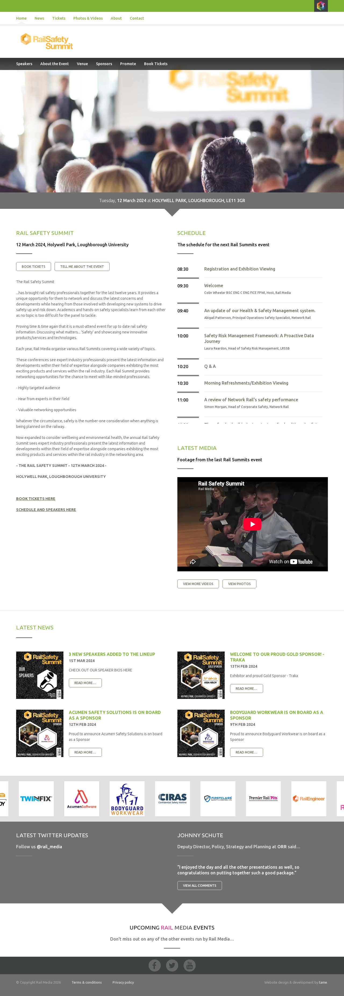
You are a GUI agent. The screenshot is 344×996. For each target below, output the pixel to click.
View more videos (198, 584)
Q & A (210, 366)
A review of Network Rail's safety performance (251, 399)
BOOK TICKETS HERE (35, 499)
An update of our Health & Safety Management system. (260, 310)
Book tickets (33, 266)
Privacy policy (123, 982)
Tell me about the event (82, 266)
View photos (239, 584)
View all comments (199, 885)
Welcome (213, 285)
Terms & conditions (86, 982)
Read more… (85, 683)
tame (323, 982)
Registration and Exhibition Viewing (239, 268)
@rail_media (49, 846)
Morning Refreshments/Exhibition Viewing (246, 383)
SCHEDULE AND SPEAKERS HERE (46, 510)
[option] (81, 799)
